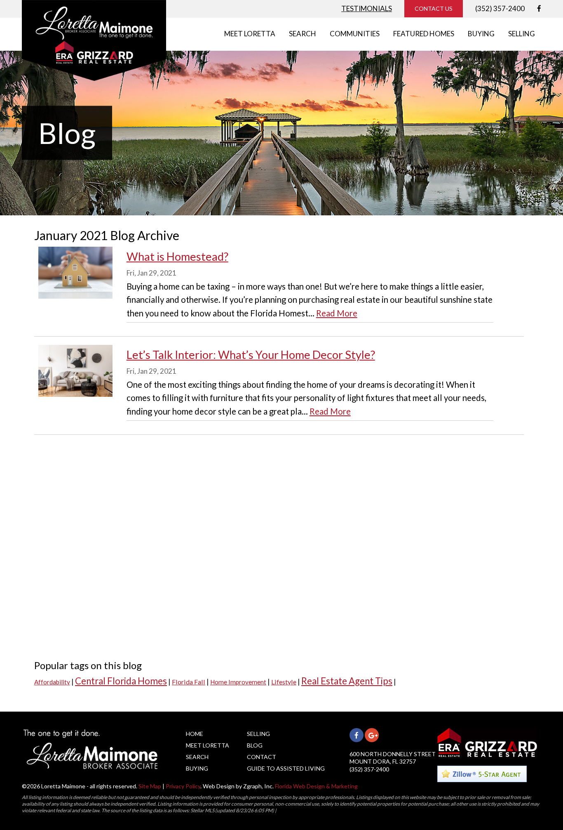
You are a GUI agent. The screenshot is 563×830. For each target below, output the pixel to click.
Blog (255, 745)
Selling (258, 733)
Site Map (149, 786)
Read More (336, 313)
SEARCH (302, 33)
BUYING (481, 33)
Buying (197, 768)
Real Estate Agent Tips (346, 680)
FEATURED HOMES (423, 33)
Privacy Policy (183, 786)
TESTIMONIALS (366, 8)
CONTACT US (434, 8)
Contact (261, 756)
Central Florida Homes (121, 680)
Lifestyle (283, 682)
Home (194, 733)
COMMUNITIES (355, 33)
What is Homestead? (177, 256)
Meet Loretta (207, 745)
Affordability (52, 682)
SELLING (521, 33)
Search (197, 756)
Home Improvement (238, 682)
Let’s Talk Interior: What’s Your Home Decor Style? (251, 354)
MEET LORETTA (249, 33)
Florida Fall (188, 682)
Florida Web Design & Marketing (316, 786)
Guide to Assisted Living (286, 768)
